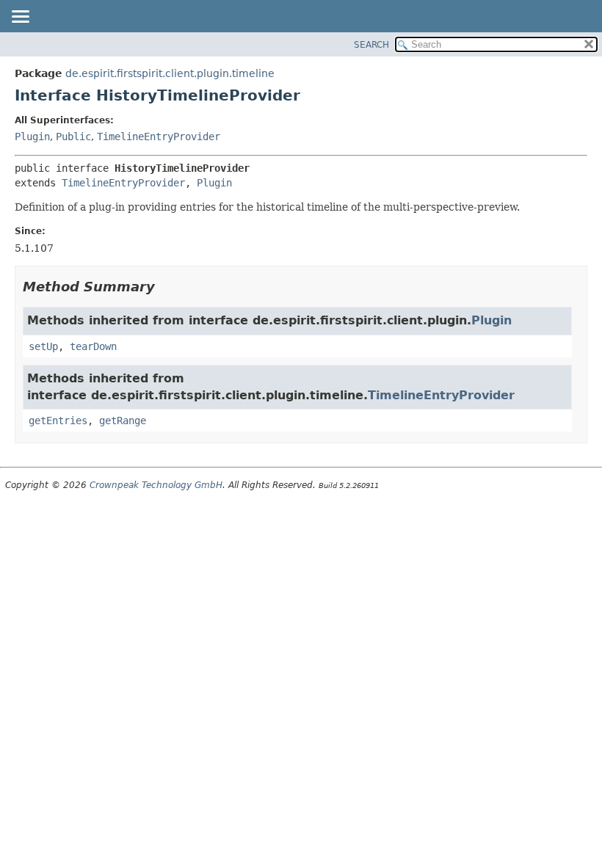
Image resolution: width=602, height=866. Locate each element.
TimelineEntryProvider (158, 136)
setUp (43, 346)
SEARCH (371, 45)
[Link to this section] (165, 286)
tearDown (93, 346)
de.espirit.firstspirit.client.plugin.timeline (170, 73)
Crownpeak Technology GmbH (156, 485)
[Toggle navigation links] (19, 17)
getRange (122, 420)
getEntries (58, 420)
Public (73, 136)
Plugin (32, 136)
